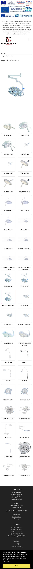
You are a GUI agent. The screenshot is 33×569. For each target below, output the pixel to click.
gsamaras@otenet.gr (17, 533)
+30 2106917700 (17, 529)
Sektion (3, 53)
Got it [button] (16, 566)
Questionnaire (16, 514)
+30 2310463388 (17, 527)
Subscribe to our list (16, 546)
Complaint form (16, 517)
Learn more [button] (6, 561)
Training (16, 519)
